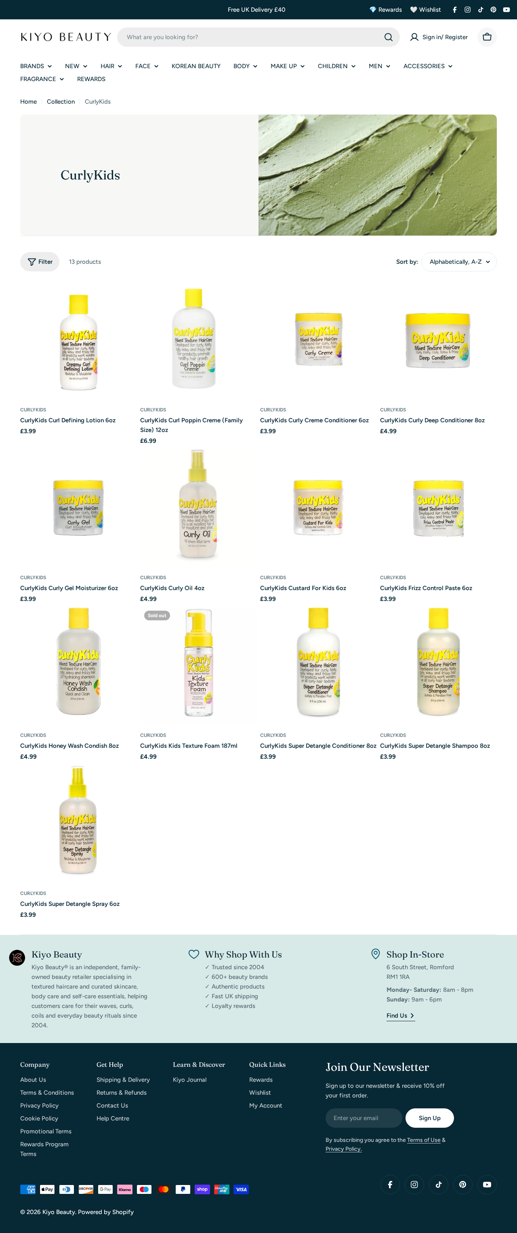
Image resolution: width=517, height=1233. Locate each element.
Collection (61, 101)
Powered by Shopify (106, 1212)
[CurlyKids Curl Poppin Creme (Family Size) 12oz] (198, 339)
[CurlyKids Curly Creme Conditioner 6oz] (318, 339)
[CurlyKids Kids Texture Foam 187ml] (198, 665)
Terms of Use (424, 1140)
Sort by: (407, 261)
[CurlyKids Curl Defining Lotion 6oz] (78, 339)
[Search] (388, 37)
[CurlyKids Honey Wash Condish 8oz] (78, 665)
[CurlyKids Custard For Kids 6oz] (318, 507)
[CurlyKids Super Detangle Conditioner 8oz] (318, 665)
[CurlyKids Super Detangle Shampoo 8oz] (438, 665)
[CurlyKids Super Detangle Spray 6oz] (78, 823)
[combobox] (258, 37)
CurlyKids (33, 410)
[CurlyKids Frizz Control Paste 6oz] (438, 507)
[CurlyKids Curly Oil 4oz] (198, 507)
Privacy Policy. (344, 1148)
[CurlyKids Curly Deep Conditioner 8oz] (438, 339)
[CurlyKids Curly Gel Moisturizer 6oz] (78, 507)
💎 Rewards (385, 9)
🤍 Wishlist (425, 9)
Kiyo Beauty (58, 1212)
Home (28, 101)
